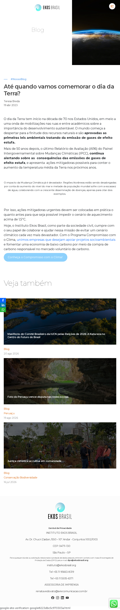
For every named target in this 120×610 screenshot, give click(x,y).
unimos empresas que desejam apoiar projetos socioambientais (66, 240)
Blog (7, 349)
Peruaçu (9, 413)
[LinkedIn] (3, 305)
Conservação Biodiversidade (20, 477)
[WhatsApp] (3, 309)
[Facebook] (3, 300)
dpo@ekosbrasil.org (78, 560)
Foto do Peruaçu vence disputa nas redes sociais (38, 396)
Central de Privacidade (60, 528)
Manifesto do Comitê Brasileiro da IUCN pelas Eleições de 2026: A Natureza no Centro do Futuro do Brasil (56, 336)
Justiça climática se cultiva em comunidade (34, 461)
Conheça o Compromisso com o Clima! (35, 257)
